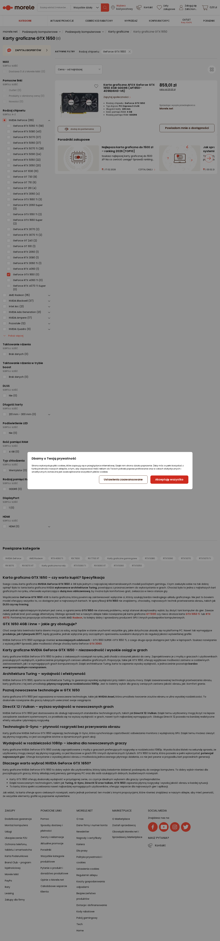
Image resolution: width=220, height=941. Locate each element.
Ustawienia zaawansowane (123, 479)
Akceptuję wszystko (169, 479)
